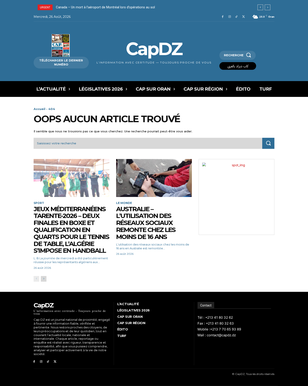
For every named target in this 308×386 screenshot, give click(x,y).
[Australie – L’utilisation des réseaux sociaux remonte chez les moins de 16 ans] (154, 178)
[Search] (268, 143)
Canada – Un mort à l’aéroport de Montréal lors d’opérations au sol (105, 7)
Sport (39, 203)
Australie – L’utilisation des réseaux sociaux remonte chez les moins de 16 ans (145, 223)
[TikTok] (236, 16)
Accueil (39, 109)
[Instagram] (229, 16)
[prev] (260, 7)
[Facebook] (222, 16)
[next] (267, 7)
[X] (243, 16)
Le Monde (124, 203)
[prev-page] (36, 279)
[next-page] (43, 279)
